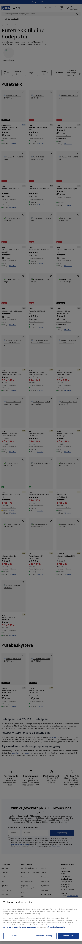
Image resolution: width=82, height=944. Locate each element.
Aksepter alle (68, 936)
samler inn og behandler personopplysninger (20, 927)
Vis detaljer (15, 936)
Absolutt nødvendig (44, 936)
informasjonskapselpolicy (56, 927)
